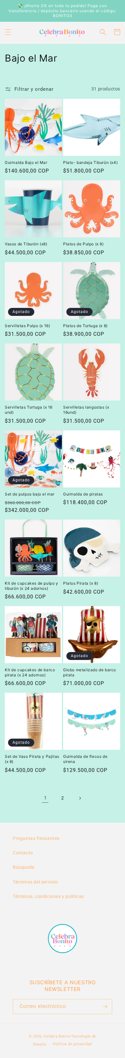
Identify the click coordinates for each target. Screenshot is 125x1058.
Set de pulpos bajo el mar (29, 494)
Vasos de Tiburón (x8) (26, 243)
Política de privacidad (72, 1044)
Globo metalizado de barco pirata (89, 672)
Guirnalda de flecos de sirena (85, 759)
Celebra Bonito (57, 1036)
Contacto (23, 852)
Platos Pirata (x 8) (80, 583)
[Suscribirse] (105, 1006)
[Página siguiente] (80, 798)
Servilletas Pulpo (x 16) (27, 325)
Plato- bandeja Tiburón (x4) (90, 162)
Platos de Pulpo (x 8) (83, 243)
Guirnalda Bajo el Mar (26, 162)
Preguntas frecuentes (36, 838)
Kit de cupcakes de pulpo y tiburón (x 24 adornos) (31, 586)
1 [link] (45, 798)
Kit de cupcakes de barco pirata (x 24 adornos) (30, 672)
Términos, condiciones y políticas (48, 896)
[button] (8, 32)
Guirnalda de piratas (83, 494)
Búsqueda (24, 867)
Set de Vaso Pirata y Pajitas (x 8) (32, 759)
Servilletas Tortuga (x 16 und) (29, 410)
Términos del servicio (35, 881)
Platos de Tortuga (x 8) (85, 325)
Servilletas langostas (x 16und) (86, 410)
